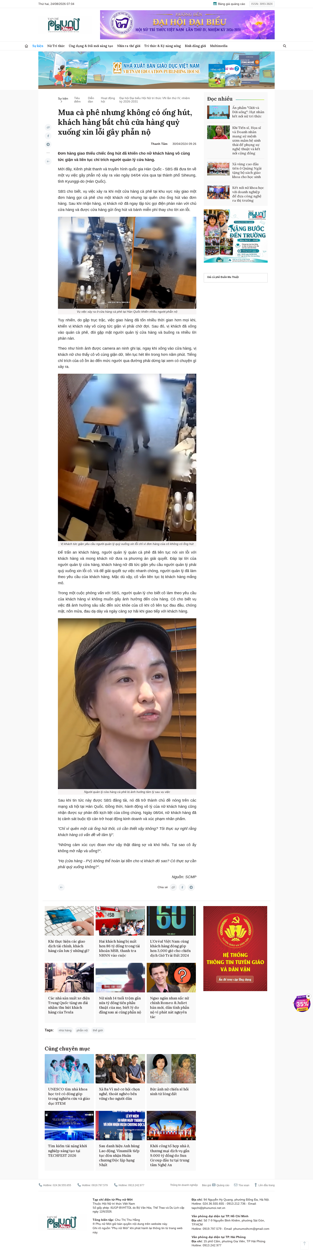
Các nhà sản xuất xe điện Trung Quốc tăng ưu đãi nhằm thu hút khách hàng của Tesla (69, 1005)
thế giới (98, 1030)
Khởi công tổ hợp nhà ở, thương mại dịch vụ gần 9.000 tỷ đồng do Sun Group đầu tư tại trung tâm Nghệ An (170, 1155)
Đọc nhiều (220, 98)
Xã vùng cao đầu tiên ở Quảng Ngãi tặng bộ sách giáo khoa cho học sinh (246, 170)
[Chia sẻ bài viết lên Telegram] (48, 144)
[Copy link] (48, 127)
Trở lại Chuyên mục (61, 887)
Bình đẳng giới (195, 46)
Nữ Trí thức (56, 46)
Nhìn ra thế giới (128, 46)
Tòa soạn (243, 1185)
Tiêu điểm (77, 99)
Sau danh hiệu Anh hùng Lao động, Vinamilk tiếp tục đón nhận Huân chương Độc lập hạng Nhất (119, 1155)
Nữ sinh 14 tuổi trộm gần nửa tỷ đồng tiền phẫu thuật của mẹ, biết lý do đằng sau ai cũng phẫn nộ (120, 1005)
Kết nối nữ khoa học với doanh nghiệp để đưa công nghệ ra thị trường (248, 193)
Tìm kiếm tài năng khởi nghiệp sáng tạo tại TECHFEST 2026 (67, 1151)
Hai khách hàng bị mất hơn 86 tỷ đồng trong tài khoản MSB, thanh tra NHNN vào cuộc (119, 948)
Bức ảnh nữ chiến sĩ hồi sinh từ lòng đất (169, 1091)
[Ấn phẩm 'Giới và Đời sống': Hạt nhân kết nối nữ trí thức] (218, 112)
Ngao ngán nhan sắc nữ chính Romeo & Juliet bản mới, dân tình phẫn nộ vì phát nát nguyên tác (169, 1007)
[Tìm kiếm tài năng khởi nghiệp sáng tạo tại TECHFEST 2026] (69, 1125)
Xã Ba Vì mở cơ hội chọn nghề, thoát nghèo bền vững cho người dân (119, 1094)
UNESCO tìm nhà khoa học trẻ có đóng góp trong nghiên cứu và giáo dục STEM (69, 1096)
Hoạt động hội (108, 99)
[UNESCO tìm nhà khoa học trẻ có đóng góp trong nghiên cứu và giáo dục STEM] (69, 1069)
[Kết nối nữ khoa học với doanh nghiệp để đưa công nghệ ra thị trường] (218, 192)
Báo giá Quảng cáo (215, 1185)
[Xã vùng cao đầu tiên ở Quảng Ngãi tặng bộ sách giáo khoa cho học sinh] (218, 168)
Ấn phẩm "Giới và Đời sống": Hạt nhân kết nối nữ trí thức (248, 111)
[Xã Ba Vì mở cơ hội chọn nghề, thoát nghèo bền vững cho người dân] (120, 1069)
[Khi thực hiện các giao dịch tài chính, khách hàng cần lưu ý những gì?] (69, 921)
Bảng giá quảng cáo (231, 4)
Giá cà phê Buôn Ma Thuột (223, 277)
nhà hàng (65, 1030)
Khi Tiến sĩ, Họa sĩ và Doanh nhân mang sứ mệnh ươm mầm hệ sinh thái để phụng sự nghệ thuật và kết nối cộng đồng (246, 140)
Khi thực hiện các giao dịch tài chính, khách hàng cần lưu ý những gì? (68, 946)
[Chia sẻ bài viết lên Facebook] (48, 136)
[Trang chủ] (26, 46)
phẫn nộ (82, 1030)
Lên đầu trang (266, 1185)
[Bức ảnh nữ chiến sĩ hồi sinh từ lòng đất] (171, 1069)
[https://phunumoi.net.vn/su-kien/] (48, 161)
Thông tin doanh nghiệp (184, 1185)
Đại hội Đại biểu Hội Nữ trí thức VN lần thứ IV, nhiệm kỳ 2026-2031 (154, 99)
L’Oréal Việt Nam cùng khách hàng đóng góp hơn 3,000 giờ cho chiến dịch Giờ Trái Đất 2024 (170, 948)
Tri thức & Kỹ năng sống (162, 46)
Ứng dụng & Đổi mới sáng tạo (91, 46)
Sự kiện (37, 46)
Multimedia (219, 46)
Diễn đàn (91, 99)
